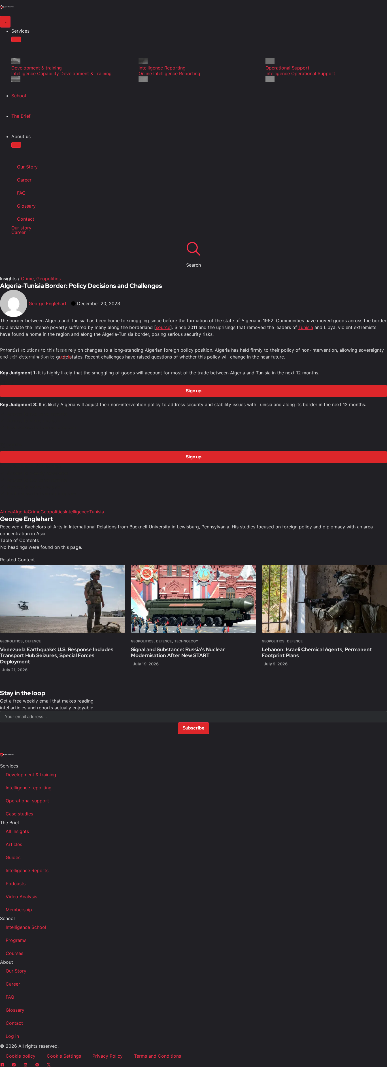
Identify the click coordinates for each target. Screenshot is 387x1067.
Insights (8, 278)
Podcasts (15, 883)
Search (193, 265)
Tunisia (305, 327)
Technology (186, 641)
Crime (27, 278)
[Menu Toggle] (5, 22)
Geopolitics (48, 278)
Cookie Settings (64, 1056)
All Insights (17, 831)
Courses (14, 953)
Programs (16, 940)
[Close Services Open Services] (16, 39)
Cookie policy (20, 1056)
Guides (13, 857)
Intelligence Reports (27, 870)
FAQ (21, 193)
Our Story (27, 167)
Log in (65, 357)
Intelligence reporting (29, 787)
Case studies (19, 814)
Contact (25, 219)
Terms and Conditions (157, 1056)
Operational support (27, 801)
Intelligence (77, 511)
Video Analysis (21, 896)
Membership (19, 909)
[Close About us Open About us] (16, 145)
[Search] (193, 248)
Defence (33, 641)
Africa (6, 511)
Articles (14, 844)
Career (24, 180)
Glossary (26, 206)
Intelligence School (26, 927)
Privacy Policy (107, 1056)
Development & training (31, 774)
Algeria (20, 511)
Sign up (193, 391)
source (163, 327)
